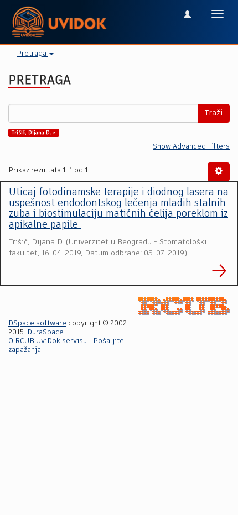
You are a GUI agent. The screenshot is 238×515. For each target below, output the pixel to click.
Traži (214, 113)
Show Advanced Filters (191, 146)
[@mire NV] (184, 306)
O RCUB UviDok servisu (47, 341)
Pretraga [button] (32, 53)
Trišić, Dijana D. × (34, 132)
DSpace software (37, 323)
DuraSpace (45, 332)
